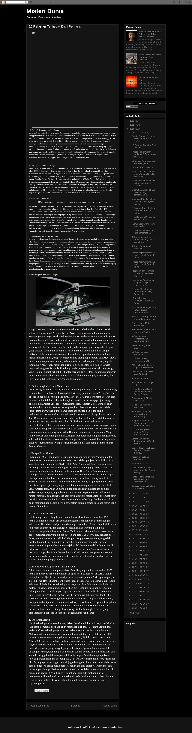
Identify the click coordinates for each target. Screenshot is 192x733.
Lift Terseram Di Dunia (142, 167)
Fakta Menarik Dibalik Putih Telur (142, 399)
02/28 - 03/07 (139, 575)
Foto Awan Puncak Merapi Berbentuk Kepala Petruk (144, 210)
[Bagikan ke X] (41, 690)
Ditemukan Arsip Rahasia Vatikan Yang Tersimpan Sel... (143, 192)
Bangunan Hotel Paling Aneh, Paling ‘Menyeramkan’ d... (142, 423)
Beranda (75, 705)
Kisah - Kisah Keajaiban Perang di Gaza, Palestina (150, 57)
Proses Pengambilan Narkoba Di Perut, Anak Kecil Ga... (144, 154)
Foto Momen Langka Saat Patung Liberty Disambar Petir (144, 310)
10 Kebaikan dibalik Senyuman (141, 353)
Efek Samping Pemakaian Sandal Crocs (144, 218)
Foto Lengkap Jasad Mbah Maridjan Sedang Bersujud (144, 470)
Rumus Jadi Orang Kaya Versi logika (143, 225)
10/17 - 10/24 (139, 497)
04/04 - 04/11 (138, 555)
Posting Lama (109, 705)
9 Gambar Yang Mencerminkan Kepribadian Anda (141, 338)
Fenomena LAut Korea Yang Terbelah (142, 372)
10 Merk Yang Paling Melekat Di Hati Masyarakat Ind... (141, 432)
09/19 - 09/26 (139, 510)
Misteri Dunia (45, 11)
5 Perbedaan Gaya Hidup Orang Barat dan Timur (144, 317)
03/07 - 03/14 (139, 571)
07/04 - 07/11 (138, 534)
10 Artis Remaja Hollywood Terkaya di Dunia (143, 300)
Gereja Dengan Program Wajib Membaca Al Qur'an (143, 138)
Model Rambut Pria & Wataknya (142, 406)
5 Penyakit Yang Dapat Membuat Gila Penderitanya (142, 414)
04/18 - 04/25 (139, 550)
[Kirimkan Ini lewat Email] (36, 690)
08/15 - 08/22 (139, 522)
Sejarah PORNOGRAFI (143, 463)
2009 (132, 613)
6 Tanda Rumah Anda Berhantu (142, 247)
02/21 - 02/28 (139, 579)
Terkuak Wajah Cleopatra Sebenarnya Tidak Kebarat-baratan (151, 34)
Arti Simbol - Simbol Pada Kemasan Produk (144, 330)
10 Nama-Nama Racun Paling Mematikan (142, 231)
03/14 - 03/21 (139, 567)
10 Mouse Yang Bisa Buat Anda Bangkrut (144, 162)
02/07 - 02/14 (139, 587)
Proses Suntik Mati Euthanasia (140, 324)
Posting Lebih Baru (39, 705)
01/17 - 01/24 (139, 599)
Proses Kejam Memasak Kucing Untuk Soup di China (143, 255)
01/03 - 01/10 (139, 608)
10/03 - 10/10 (139, 501)
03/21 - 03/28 (139, 563)
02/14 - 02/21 (139, 583)
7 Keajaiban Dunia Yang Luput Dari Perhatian (143, 366)
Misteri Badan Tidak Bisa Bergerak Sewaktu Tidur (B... (143, 450)
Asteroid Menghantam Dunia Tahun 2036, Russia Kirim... (142, 291)
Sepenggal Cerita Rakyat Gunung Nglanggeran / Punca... (144, 201)
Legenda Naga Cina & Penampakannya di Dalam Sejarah (142, 391)
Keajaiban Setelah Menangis (140, 458)
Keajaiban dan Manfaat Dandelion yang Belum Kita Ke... (143, 273)
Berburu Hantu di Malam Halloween (143, 487)
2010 (132, 129)
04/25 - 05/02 (139, 546)
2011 (132, 125)
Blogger (120, 727)
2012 (132, 121)
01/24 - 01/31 (139, 595)
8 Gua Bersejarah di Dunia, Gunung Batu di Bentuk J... (143, 239)
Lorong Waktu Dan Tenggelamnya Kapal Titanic (143, 441)
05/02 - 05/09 (139, 542)
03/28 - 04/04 (139, 559)
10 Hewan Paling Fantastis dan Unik (142, 359)
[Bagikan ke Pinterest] (47, 690)
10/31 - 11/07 (138, 132)
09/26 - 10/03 (139, 506)
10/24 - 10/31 (139, 493)
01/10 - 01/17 (139, 604)
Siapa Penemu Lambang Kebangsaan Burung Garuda (143, 183)
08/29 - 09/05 (139, 518)
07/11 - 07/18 (138, 530)
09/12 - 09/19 (139, 514)
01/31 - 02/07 (139, 591)
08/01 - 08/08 (139, 526)
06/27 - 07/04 (139, 538)
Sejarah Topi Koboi (140, 378)
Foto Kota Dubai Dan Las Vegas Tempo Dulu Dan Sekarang (144, 174)
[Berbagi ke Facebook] (44, 690)
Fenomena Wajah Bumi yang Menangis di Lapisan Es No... (143, 282)
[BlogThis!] (38, 690)
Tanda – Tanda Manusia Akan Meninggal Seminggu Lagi (143, 479)
